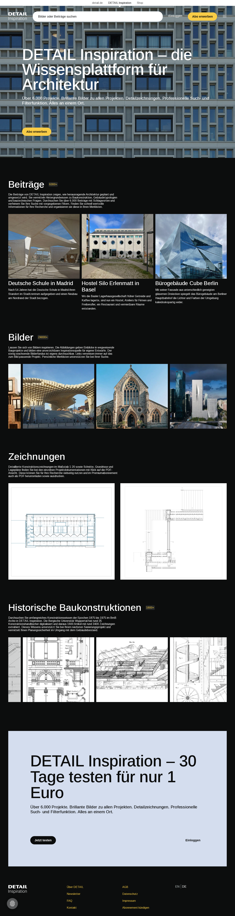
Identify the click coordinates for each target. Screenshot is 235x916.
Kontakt (72, 907)
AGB (125, 887)
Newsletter (73, 893)
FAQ (69, 900)
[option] (44, 257)
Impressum (129, 900)
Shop (140, 2)
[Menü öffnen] (225, 16)
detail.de (97, 2)
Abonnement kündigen (135, 907)
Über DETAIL (75, 887)
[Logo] (17, 16)
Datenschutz (130, 893)
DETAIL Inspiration (119, 2)
